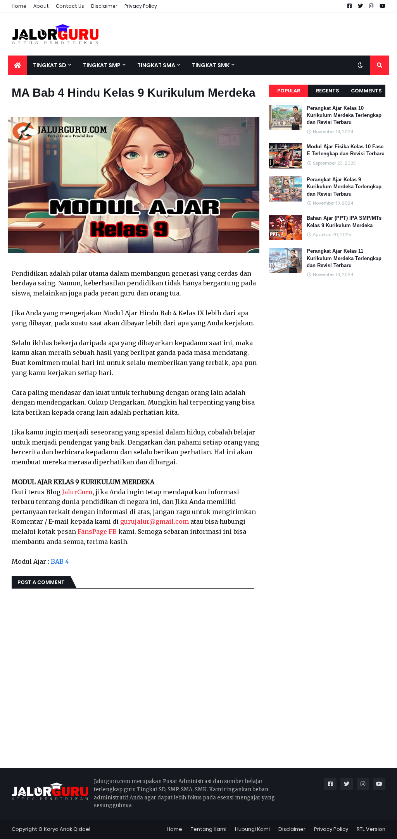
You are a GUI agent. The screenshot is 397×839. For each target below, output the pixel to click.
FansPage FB (97, 531)
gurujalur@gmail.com (154, 521)
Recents (327, 90)
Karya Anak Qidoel (67, 829)
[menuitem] (17, 65)
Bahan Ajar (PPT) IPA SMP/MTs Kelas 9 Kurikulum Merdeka (344, 221)
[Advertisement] (248, 34)
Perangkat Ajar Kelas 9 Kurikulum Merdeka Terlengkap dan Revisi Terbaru (344, 186)
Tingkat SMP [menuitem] (102, 65)
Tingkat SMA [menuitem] (156, 65)
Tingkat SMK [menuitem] (211, 65)
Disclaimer (104, 6)
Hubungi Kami (252, 829)
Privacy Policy (140, 6)
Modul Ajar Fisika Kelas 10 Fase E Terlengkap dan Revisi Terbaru (346, 150)
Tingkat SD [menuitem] (49, 65)
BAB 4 (60, 561)
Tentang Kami (208, 829)
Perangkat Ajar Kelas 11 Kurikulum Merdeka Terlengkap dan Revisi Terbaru (344, 258)
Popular (288, 90)
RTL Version (371, 829)
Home (19, 6)
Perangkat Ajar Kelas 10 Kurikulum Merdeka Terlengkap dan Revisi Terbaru (344, 115)
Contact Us (70, 6)
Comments (366, 90)
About (41, 6)
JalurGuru (77, 492)
